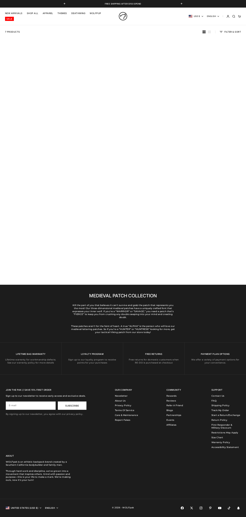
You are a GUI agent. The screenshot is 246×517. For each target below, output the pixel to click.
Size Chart (217, 437)
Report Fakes (122, 420)
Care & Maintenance (126, 415)
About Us (120, 400)
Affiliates (171, 424)
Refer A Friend (174, 405)
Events (170, 420)
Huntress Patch (92, 103)
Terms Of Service (124, 410)
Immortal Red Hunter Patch (154, 256)
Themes (62, 13)
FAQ (213, 400)
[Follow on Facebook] (182, 508)
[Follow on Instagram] (201, 508)
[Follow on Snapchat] (238, 508)
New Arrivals (14, 13)
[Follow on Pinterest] (210, 508)
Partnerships (173, 415)
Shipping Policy (220, 405)
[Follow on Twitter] (191, 508)
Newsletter (121, 395)
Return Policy (219, 420)
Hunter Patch (216, 103)
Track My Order (220, 410)
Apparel (48, 13)
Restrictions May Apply (224, 432)
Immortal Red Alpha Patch (154, 103)
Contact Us (217, 395)
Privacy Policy (123, 405)
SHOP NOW (12, 244)
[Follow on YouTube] (220, 508)
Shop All (32, 13)
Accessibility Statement (225, 447)
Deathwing (78, 13)
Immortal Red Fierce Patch (215, 180)
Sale (9, 19)
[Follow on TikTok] (229, 508)
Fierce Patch (154, 180)
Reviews (171, 400)
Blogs (169, 410)
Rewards (171, 395)
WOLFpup (95, 13)
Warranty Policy (220, 442)
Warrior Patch (30, 103)
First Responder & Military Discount (221, 426)
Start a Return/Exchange (225, 415)
